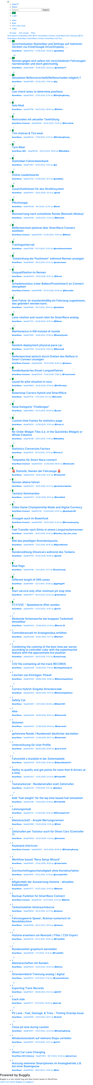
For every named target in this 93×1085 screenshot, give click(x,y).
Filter (32, 33)
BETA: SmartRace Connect (44, 36)
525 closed (23, 33)
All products (12, 36)
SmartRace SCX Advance (67, 36)
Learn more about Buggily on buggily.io (17, 1082)
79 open (12, 33)
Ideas (15, 4)
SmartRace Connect (36, 38)
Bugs (14, 7)
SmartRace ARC (25, 36)
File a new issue (18, 26)
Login (14, 16)
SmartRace (22, 38)
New (14, 13)
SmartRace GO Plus (53, 38)
